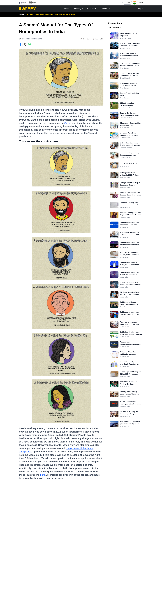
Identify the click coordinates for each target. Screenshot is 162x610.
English (127, 3)
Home (21, 14)
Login (140, 9)
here (42, 475)
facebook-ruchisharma (32, 39)
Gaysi (67, 123)
